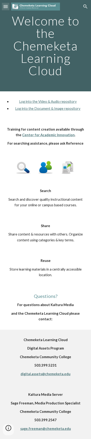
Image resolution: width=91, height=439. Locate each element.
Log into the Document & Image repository (47, 109)
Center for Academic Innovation (48, 135)
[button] (5, 6)
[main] (45, 46)
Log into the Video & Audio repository (48, 102)
